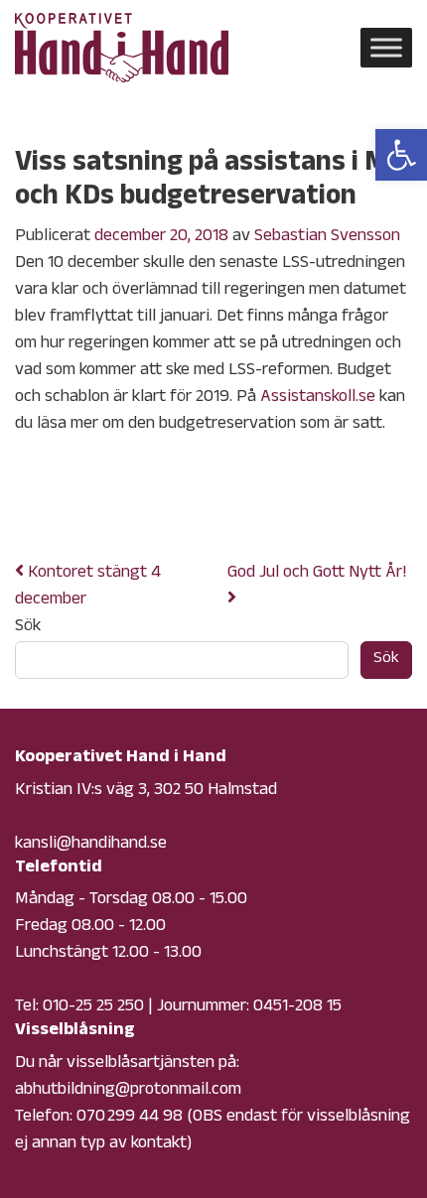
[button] (401, 155)
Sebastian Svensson (327, 237)
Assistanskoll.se (317, 398)
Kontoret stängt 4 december (88, 587)
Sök (28, 627)
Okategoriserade (177, 507)
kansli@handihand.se (91, 845)
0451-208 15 (297, 1007)
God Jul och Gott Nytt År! (319, 574)
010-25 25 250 (93, 1007)
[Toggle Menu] (386, 47)
